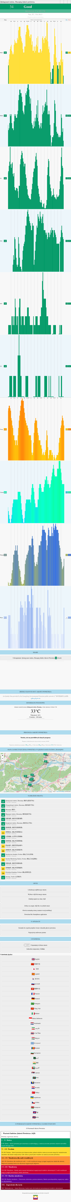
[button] (25, 777)
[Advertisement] (35, 675)
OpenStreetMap (60, 791)
